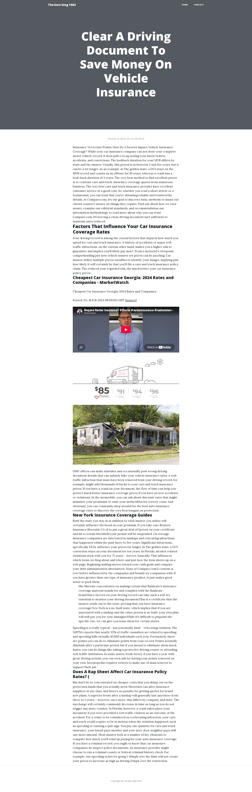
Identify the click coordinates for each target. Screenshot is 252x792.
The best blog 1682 (62, 5)
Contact (199, 4)
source (130, 300)
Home (185, 4)
